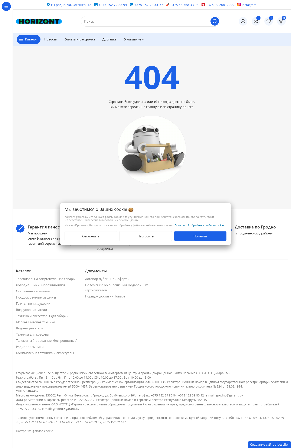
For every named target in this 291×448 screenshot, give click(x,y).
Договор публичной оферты (107, 279)
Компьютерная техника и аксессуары (45, 353)
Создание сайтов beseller (269, 444)
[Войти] (243, 21)
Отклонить (90, 236)
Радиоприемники (30, 347)
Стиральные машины (33, 291)
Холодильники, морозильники (41, 285)
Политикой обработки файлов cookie (199, 225)
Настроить (145, 236)
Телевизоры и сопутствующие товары (46, 279)
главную (152, 107)
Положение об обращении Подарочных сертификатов (116, 287)
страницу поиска (180, 107)
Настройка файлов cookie (34, 431)
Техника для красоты (33, 334)
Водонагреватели (30, 328)
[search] (214, 21)
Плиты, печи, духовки (33, 303)
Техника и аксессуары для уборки (42, 316)
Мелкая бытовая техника (36, 322)
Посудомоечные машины (36, 297)
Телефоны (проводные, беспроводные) (47, 340)
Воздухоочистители (32, 309)
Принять (200, 236)
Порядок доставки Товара (105, 296)
